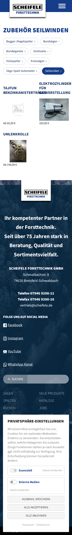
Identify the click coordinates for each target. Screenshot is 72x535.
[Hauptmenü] (62, 6)
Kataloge (46, 400)
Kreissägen (39, 61)
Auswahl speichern (36, 499)
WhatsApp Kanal (20, 364)
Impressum (28, 525)
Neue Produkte (51, 393)
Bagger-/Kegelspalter (20, 41)
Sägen (8, 393)
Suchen (17, 379)
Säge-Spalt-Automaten (21, 71)
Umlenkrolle (16, 134)
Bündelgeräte (15, 51)
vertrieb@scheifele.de (36, 305)
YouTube (14, 351)
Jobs (43, 408)
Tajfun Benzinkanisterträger (25, 90)
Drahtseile (40, 51)
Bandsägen (51, 41)
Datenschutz (43, 525)
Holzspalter (14, 61)
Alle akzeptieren (36, 507)
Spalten (9, 400)
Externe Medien (29, 482)
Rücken (9, 408)
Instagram (15, 338)
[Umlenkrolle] (18, 151)
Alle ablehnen (36, 516)
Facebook (15, 325)
